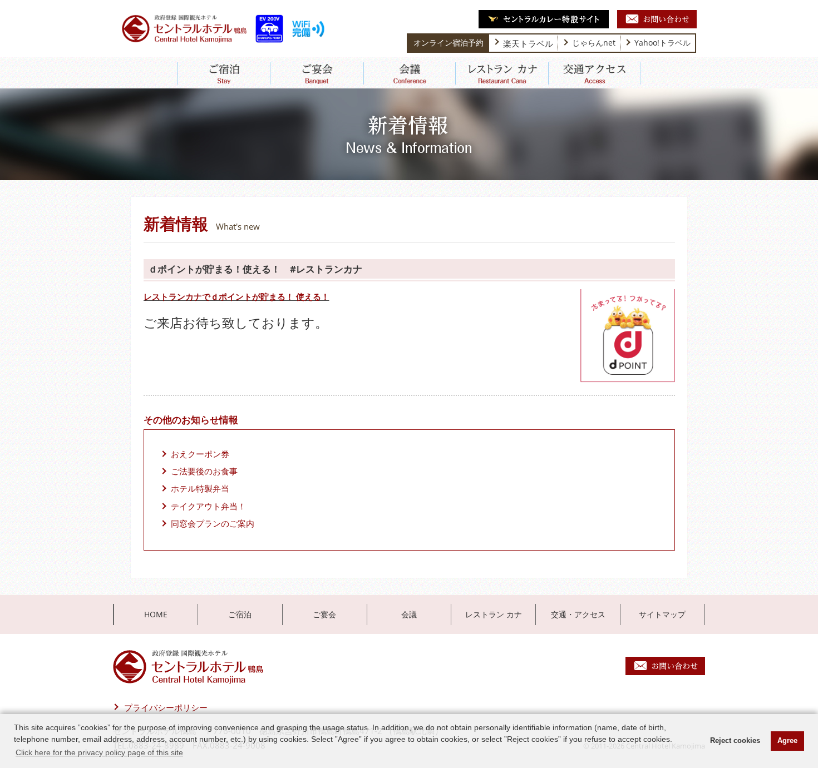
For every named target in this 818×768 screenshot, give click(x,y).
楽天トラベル (528, 43)
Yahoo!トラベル (662, 43)
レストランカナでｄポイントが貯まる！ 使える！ (236, 296)
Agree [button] (787, 741)
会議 (409, 614)
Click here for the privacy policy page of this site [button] (99, 752)
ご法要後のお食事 (204, 471)
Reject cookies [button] (735, 741)
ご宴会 (324, 614)
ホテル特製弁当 (200, 488)
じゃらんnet (593, 43)
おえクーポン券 (200, 453)
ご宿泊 (240, 614)
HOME (155, 614)
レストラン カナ (493, 614)
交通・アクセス (578, 614)
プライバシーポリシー (166, 707)
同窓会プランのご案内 (212, 523)
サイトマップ (662, 614)
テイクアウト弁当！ (208, 506)
